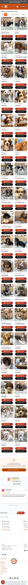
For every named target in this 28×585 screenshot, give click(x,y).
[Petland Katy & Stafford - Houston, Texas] (6, 7)
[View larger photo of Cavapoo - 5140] (12, 116)
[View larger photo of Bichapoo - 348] (12, 43)
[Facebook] (3, 555)
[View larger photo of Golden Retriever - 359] (12, 310)
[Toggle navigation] (2, 6)
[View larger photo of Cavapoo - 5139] (26, 91)
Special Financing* (3, 562)
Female (4, 31)
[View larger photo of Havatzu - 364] (12, 407)
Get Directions (6, 529)
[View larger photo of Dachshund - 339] (26, 213)
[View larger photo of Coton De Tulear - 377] (12, 188)
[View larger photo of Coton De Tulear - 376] (26, 164)
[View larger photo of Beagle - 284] (26, 19)
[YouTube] (5, 555)
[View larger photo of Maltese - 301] (26, 431)
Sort (24, 14)
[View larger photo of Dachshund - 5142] (12, 261)
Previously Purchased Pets (4, 567)
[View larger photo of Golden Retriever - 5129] (12, 334)
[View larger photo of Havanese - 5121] (26, 358)
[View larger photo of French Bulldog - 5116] (26, 285)
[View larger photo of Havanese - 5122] (12, 382)
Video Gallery (4, 571)
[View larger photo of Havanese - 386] (12, 358)
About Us (3, 565)
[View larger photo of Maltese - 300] (12, 431)
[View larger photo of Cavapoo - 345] (12, 67)
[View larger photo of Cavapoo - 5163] (12, 140)
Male (18, 31)
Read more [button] (4, 501)
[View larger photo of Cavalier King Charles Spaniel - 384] (26, 43)
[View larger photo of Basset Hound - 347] (12, 19)
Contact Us (3, 570)
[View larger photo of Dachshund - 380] (26, 237)
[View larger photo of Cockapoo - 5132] (12, 164)
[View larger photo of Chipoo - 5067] (26, 140)
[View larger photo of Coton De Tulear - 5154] (12, 213)
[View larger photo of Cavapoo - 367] (12, 91)
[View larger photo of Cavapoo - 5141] (26, 116)
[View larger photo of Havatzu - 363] (26, 382)
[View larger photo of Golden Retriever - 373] (26, 310)
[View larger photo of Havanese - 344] (26, 334)
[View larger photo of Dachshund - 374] (12, 237)
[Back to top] (26, 513)
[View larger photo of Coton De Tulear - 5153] (26, 188)
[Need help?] (3, 582)
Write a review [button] (16, 484)
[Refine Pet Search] (2, 14)
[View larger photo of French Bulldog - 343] (12, 285)
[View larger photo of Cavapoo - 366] (26, 67)
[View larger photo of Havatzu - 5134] (26, 407)
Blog (2, 573)
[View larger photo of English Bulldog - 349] (26, 261)
